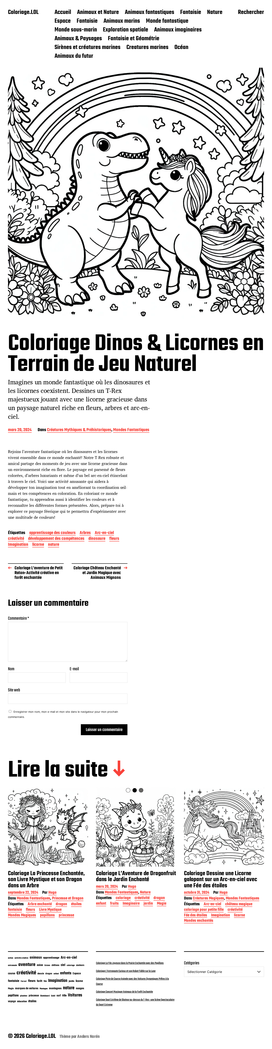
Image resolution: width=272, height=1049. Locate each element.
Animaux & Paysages (78, 38)
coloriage (123, 898)
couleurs (80, 965)
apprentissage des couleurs (52, 533)
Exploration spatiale (125, 30)
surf (59, 996)
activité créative (21, 958)
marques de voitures (26, 988)
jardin (148, 904)
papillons (47, 915)
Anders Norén (88, 1036)
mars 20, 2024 (20, 430)
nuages (80, 988)
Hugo (52, 893)
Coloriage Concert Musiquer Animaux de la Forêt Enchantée (124, 991)
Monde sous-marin (76, 30)
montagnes (55, 988)
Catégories (191, 963)
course (11, 974)
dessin (40, 974)
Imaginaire (131, 904)
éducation (22, 1001)
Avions (47, 965)
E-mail (74, 669)
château (55, 965)
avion (40, 965)
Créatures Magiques (208, 898)
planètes (23, 995)
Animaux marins (122, 21)
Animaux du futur (74, 56)
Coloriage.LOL (23, 12)
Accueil (63, 12)
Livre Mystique (50, 910)
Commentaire (18, 618)
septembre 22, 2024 (23, 893)
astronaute (12, 965)
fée (45, 981)
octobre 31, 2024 (196, 893)
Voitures (75, 995)
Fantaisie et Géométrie (133, 38)
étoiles (76, 904)
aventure (26, 965)
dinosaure (96, 538)
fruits (114, 904)
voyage (12, 1001)
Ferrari (24, 981)
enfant (101, 904)
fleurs (114, 538)
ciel (63, 965)
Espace (63, 21)
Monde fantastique (167, 21)
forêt (39, 981)
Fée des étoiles (195, 915)
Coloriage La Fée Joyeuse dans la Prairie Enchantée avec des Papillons (130, 963)
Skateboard (45, 995)
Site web (14, 690)
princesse (66, 915)
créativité (16, 538)
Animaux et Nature (98, 12)
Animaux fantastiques (149, 12)
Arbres (85, 533)
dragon (61, 904)
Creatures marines (147, 47)
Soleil (53, 995)
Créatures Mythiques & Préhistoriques (79, 430)
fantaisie (15, 910)
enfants (65, 973)
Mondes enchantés (198, 921)
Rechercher (251, 13)
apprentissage (51, 957)
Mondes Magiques (22, 915)
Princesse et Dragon (67, 898)
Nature (214, 12)
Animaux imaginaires (178, 30)
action (10, 958)
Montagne (44, 988)
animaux (36, 957)
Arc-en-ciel (104, 533)
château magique (238, 904)
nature (53, 544)
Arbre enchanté (40, 904)
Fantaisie (190, 12)
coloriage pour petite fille (204, 910)
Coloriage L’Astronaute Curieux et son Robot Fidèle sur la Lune (126, 971)
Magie (161, 904)
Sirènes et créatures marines (87, 47)
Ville (64, 996)
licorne (38, 544)
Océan (181, 47)
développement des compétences (56, 538)
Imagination (18, 544)
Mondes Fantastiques (131, 430)
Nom (11, 669)
